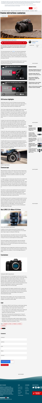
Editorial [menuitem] (19, 390)
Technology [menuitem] (27, 393)
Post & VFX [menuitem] (27, 390)
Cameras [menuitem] (26, 387)
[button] (2, 43)
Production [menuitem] (27, 388)
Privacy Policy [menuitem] (20, 387)
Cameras (19, 323)
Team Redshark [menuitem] (20, 395)
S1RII (13, 51)
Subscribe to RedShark (37, 393)
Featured (14, 323)
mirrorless (3, 325)
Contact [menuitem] (19, 393)
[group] (14, 42)
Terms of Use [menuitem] (20, 388)
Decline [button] (35, 8)
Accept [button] (31, 8)
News (10, 323)
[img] (23, 42)
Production (6, 323)
